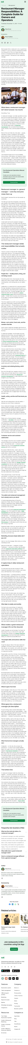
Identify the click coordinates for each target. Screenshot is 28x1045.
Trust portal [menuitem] (17, 1006)
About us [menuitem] (16, 987)
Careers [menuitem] (16, 998)
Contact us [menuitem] (17, 990)
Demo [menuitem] (15, 1000)
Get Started (14, 949)
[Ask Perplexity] (10, 978)
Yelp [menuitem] (15, 1021)
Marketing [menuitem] (3, 997)
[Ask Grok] (17, 978)
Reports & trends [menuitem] (5, 999)
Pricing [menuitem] (16, 1003)
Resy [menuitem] (15, 1018)
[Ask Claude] (6, 978)
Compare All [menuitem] (17, 1029)
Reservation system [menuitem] (6, 987)
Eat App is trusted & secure (15, 1042)
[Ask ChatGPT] (2, 978)
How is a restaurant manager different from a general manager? (12, 857)
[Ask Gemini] (13, 978)
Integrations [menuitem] (4, 1007)
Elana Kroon (8, 29)
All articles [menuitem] (3, 1032)
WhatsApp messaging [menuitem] (6, 1005)
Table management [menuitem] (6, 990)
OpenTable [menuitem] (17, 1016)
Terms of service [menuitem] (18, 995)
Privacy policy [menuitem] (17, 993)
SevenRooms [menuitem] (17, 1023)
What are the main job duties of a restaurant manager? (11, 832)
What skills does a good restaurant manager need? (11, 852)
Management (12, 5)
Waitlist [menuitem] (3, 1002)
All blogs (4, 5)
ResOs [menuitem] (15, 1026)
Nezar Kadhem (9, 36)
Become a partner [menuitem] (18, 1008)
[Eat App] (2, 1)
